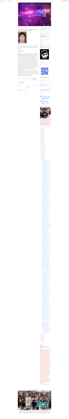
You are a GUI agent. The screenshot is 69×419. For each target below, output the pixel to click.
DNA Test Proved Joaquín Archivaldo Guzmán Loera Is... (46, 173)
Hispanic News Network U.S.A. (34, 4)
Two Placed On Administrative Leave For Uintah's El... (46, 322)
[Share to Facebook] (34, 78)
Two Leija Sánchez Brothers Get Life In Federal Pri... (46, 272)
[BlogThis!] (32, 78)
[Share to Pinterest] (35, 78)
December (43, 146)
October (43, 148)
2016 (42, 142)
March (43, 158)
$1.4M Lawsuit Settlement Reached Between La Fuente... (46, 250)
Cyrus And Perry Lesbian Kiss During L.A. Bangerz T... (46, 198)
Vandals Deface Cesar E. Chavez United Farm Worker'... (46, 324)
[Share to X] (33, 78)
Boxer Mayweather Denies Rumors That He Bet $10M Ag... (46, 319)
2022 (42, 134)
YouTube (41, 91)
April (42, 156)
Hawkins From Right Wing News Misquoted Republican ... (46, 260)
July (42, 152)
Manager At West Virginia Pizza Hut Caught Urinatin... (46, 220)
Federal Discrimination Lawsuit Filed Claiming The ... (46, 187)
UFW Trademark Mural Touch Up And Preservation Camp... (46, 234)
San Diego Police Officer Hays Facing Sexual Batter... (46, 262)
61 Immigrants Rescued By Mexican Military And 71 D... (46, 170)
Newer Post (19, 85)
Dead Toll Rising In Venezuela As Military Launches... (46, 214)
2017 (42, 141)
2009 (42, 340)
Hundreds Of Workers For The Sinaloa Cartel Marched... (46, 180)
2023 (42, 133)
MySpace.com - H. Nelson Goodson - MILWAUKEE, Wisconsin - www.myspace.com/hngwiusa (45, 102)
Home (28, 85)
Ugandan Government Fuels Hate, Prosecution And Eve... (46, 161)
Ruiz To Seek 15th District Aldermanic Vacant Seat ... (46, 230)
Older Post (37, 85)
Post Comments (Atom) (25, 90)
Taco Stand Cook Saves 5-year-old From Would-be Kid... (46, 168)
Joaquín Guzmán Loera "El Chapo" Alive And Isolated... (46, 184)
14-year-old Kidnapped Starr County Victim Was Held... (46, 163)
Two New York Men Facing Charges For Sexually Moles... (46, 189)
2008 (42, 341)
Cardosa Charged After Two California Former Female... (46, 300)
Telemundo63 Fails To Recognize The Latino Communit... (46, 227)
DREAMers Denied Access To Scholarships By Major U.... (46, 305)
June (42, 154)
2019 (42, 138)
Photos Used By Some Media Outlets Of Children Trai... (46, 331)
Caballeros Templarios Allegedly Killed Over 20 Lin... (46, 210)
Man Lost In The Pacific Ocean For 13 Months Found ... (46, 314)
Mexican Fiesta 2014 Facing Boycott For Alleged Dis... (46, 267)
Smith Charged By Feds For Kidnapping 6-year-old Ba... (46, 277)
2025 (42, 130)
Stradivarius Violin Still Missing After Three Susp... (46, 293)
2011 (42, 337)
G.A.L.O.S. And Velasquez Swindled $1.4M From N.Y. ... (46, 244)
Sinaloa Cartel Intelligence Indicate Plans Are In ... (45, 201)
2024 (42, 131)
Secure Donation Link (43, 30)
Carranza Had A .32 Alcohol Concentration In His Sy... (45, 257)
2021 (42, 135)
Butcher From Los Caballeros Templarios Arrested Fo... (46, 291)
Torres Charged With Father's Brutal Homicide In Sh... (46, 309)
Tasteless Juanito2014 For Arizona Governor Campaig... (46, 175)
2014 (42, 145)
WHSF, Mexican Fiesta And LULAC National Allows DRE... (46, 225)
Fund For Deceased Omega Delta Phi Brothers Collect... (46, 295)
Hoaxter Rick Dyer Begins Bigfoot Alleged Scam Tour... (46, 307)
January (43, 333)
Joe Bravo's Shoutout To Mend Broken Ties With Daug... (46, 316)
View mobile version (28, 87)
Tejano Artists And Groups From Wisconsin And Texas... (46, 237)
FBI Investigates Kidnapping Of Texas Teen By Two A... (46, 177)
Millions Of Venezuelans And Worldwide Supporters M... (46, 196)
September (43, 150)
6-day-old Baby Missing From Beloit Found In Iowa (46, 282)
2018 (42, 139)
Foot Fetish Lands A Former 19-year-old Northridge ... (46, 166)
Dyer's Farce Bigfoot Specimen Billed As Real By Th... (46, 298)
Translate (46, 37)
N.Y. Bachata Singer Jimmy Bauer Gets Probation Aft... (46, 289)
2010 (42, 339)
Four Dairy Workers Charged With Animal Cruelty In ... (46, 239)
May (42, 155)
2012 (42, 336)
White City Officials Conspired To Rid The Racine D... (46, 182)
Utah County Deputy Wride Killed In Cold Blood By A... (46, 329)
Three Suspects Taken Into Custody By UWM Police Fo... (46, 232)
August (43, 151)
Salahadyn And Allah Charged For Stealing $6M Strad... (46, 279)
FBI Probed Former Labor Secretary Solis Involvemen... (46, 312)
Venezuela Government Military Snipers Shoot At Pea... (46, 217)
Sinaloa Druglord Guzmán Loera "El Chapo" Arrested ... (46, 205)
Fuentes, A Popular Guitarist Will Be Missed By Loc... (46, 275)
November (43, 147)
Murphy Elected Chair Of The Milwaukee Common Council (46, 246)
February (43, 159)
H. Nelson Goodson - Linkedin (44, 86)
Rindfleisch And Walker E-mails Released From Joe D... (46, 223)
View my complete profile (44, 384)
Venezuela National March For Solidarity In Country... (46, 212)
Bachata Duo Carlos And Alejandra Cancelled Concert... (46, 241)
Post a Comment (20, 84)
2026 (42, 129)
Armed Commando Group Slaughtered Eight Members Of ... (46, 269)
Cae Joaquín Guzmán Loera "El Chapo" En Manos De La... (46, 203)
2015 (42, 143)
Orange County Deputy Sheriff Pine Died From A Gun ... (46, 253)
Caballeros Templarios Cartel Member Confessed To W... (46, 327)
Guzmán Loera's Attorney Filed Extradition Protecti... (46, 191)
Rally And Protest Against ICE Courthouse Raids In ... (46, 194)
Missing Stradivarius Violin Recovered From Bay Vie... (46, 286)
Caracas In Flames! (44, 218)
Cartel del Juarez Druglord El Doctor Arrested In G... (46, 264)
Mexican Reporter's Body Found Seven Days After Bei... (46, 248)
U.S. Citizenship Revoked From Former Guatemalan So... (46, 255)
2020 (42, 137)
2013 (42, 335)
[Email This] (31, 78)
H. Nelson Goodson (42, 81)
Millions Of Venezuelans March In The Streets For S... (46, 207)
